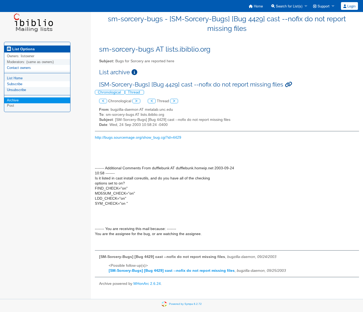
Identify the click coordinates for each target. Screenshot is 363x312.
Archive (13, 100)
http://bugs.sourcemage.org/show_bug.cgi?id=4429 (138, 137)
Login (351, 6)
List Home (15, 78)
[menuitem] (255, 6)
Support (323, 6)
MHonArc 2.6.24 (147, 284)
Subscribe (14, 84)
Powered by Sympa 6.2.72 (185, 303)
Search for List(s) (288, 6)
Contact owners (19, 68)
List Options (23, 49)
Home (258, 6)
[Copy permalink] (288, 84)
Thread (134, 92)
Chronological (110, 92)
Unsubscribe (16, 90)
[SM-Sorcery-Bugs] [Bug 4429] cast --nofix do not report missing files (172, 271)
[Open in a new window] (134, 72)
